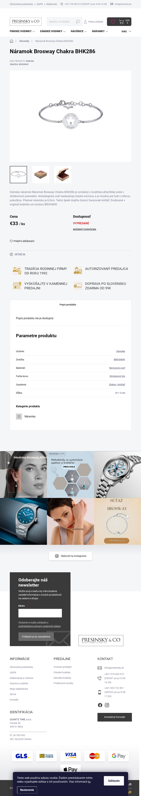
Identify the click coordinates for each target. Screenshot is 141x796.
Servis (13, 694)
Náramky (30, 416)
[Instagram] (107, 704)
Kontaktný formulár (114, 717)
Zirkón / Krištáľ (117, 384)
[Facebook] (100, 704)
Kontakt (14, 699)
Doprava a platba (19, 683)
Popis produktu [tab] (68, 304)
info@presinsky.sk (114, 667)
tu (89, 781)
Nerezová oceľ (117, 368)
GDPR (39, 4)
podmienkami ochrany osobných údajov (39, 626)
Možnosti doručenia (84, 229)
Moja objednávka (19, 688)
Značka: (19, 64)
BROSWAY (119, 359)
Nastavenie (27, 790)
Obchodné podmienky (21, 4)
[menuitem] (23, 31)
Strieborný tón (117, 376)
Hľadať (77, 21)
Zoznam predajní (63, 667)
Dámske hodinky (62, 677)
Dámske (120, 351)
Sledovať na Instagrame (73, 556)
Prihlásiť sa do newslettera (36, 636)
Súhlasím (114, 780)
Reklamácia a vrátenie (21, 678)
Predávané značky (63, 683)
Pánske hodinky (62, 672)
